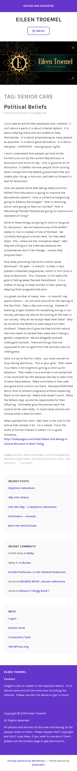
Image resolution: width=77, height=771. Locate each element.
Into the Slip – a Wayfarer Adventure (32, 507)
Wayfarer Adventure (21, 488)
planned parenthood (44, 458)
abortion (18, 454)
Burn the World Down (22, 525)
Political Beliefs (25, 106)
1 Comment (26, 463)
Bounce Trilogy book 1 (34, 590)
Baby (30, 553)
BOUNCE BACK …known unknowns (42, 581)
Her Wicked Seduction (51, 572)
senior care (63, 458)
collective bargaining (57, 454)
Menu (40, 31)
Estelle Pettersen (20, 572)
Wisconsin (10, 463)
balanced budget (34, 454)
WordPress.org (18, 646)
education (10, 458)
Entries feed (16, 628)
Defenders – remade (22, 516)
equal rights (24, 458)
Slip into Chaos (18, 497)
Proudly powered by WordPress (26, 760)
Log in (12, 618)
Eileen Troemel (38, 19)
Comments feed (19, 637)
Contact (9, 679)
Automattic (38, 764)
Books (26, 562)
